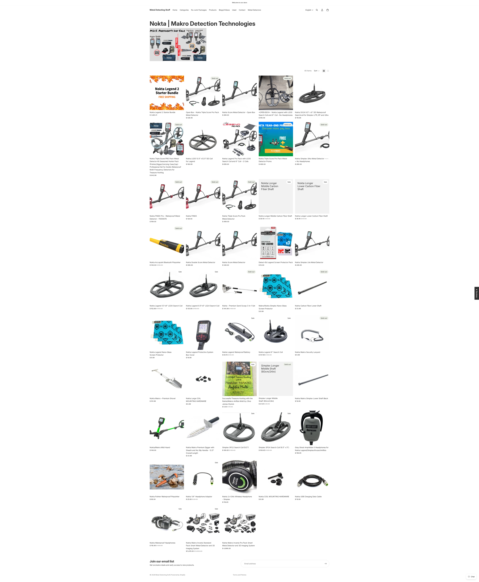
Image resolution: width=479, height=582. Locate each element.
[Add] (180, 106)
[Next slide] (180, 93)
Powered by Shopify (178, 575)
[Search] (317, 10)
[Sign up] (325, 563)
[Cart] (327, 10)
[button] (317, 71)
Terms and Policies (239, 575)
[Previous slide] (153, 93)
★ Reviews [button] (477, 293)
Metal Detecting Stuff (162, 575)
